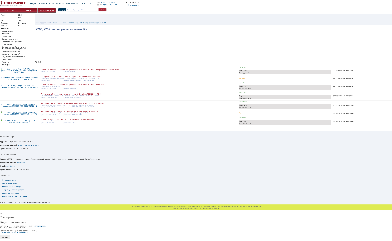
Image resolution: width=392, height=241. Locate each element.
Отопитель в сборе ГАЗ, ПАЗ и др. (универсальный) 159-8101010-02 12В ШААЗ (72, 84)
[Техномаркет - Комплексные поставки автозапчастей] (13, 3)
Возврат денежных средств (13, 190)
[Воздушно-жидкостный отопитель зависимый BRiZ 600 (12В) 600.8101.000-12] (20, 114)
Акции (33, 4)
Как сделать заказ (9, 180)
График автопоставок (10, 193)
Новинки (42, 4)
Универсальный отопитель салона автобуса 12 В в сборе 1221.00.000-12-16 (71, 94)
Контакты (86, 4)
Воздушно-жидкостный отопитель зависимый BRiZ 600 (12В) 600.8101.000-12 (72, 111)
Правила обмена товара (11, 187)
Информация (72, 4)
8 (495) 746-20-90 (110, 5)
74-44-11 (20, 145)
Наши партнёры (56, 4)
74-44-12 (36, 145)
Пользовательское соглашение (14, 196)
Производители (47, 10)
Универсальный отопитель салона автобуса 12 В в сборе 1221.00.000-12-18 (71, 76)
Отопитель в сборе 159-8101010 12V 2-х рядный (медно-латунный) (68, 119)
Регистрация (133, 5)
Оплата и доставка (9, 183)
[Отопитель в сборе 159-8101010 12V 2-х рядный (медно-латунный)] (20, 122)
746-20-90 (20, 163)
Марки (29, 10)
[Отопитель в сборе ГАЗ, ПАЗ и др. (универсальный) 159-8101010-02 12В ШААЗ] (20, 87)
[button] (130, 3)
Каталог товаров (10, 10)
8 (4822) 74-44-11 (108, 2)
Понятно (5, 237)
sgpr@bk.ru (10, 166)
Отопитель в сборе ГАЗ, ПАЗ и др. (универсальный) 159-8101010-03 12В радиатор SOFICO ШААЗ (80, 69)
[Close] (1, 213)
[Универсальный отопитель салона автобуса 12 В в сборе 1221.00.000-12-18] (20, 79)
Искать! (102, 10)
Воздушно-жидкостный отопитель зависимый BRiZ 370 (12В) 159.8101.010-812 (72, 103)
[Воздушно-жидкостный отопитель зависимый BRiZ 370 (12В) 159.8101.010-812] (20, 106)
